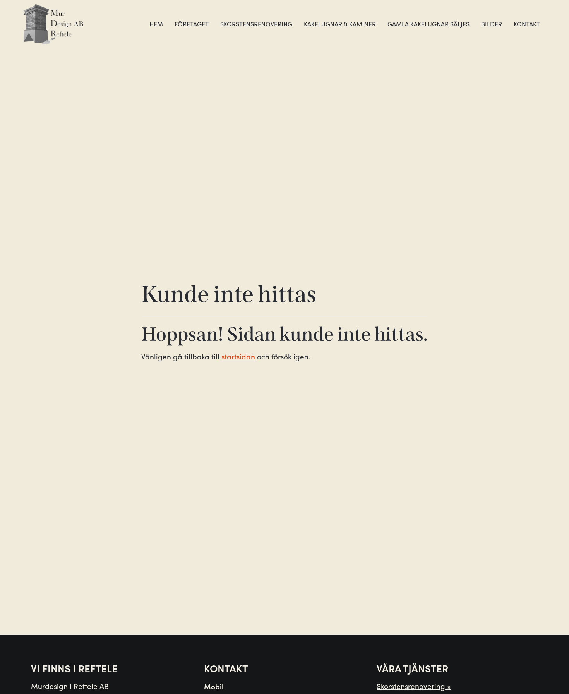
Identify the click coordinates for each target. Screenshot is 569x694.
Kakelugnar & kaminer (340, 24)
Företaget (192, 24)
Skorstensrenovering (256, 24)
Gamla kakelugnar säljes (428, 24)
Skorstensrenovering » (414, 686)
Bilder (491, 24)
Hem (156, 24)
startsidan (238, 356)
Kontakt (527, 24)
